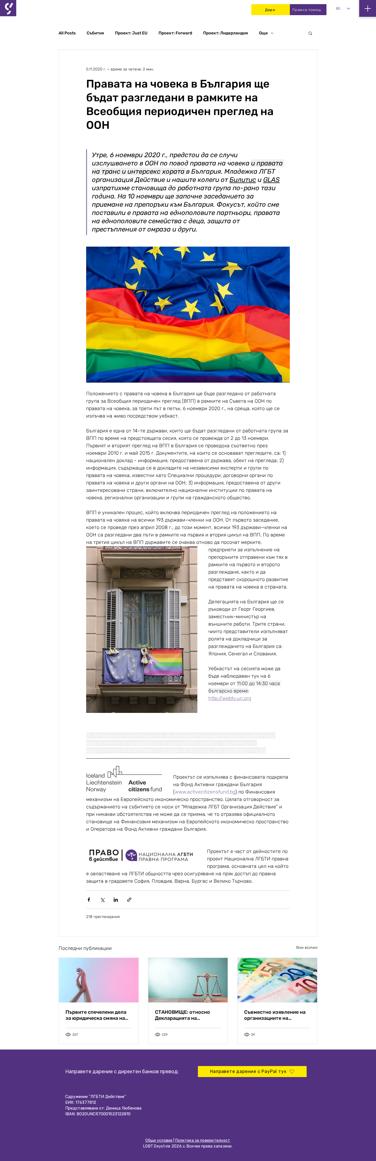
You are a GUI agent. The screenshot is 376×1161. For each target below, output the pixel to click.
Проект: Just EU (131, 33)
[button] (310, 33)
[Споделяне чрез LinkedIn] (115, 899)
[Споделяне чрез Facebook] (88, 899)
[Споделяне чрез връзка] (129, 899)
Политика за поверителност (202, 1140)
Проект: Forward (175, 33)
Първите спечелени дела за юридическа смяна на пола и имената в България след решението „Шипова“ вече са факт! (99, 1015)
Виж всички (306, 947)
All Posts (67, 33)
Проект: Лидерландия (225, 33)
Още (263, 33)
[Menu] (367, 8)
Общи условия (158, 1140)
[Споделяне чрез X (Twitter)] (102, 899)
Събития (95, 33)
